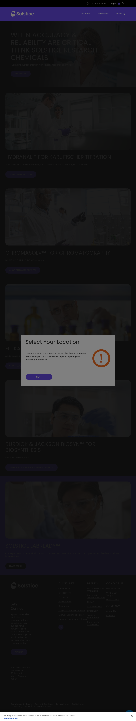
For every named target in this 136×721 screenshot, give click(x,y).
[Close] (132, 716)
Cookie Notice (11, 718)
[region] (68, 716)
